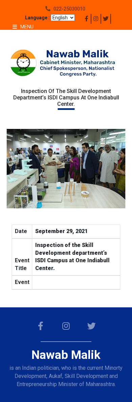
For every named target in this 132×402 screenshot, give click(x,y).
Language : (37, 17)
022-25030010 (69, 9)
